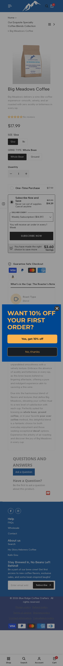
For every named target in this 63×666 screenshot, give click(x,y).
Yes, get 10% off (32, 338)
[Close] (57, 308)
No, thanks (32, 351)
